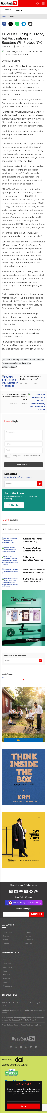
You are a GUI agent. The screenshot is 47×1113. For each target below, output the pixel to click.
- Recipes (28, 943)
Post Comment (23, 465)
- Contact (5, 982)
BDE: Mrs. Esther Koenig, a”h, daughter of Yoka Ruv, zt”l (30, 378)
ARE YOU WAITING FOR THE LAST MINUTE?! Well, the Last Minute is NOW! (14, 397)
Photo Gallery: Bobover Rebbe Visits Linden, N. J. (34, 572)
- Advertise (6, 978)
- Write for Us (6, 975)
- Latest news (7, 932)
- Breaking (5, 936)
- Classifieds (6, 964)
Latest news (13, 529)
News (12, 17)
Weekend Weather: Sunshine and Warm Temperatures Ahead (33, 551)
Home (4, 17)
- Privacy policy (7, 986)
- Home (4, 960)
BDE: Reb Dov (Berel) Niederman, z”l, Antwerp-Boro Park (32, 541)
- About (4, 971)
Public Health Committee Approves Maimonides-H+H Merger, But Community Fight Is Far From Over (23, 1019)
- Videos (28, 936)
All (4, 529)
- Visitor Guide (7, 967)
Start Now (14, 505)
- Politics (5, 940)
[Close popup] (39, 1083)
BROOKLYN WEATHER (21, 10)
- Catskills (5, 943)
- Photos (28, 932)
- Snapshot (29, 940)
